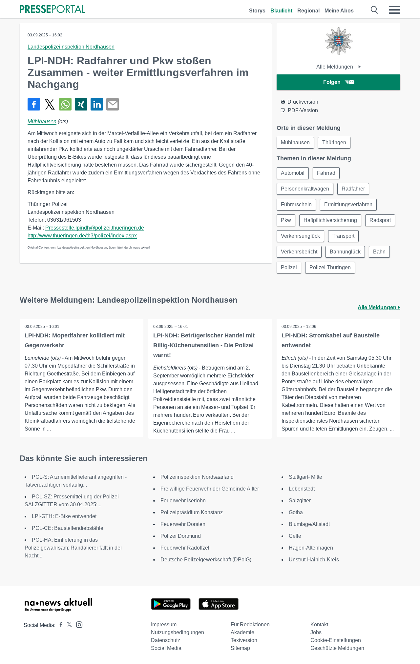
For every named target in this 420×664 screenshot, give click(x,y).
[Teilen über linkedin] (97, 104)
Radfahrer (353, 188)
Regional (308, 10)
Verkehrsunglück (300, 236)
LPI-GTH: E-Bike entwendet (64, 516)
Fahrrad (326, 173)
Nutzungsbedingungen (177, 632)
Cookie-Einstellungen (335, 640)
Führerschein (296, 204)
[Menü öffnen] (394, 9)
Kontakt (319, 624)
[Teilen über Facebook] (34, 104)
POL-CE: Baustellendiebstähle (67, 528)
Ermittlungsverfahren (348, 204)
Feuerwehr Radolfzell (185, 548)
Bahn (379, 251)
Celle (295, 536)
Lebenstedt (302, 489)
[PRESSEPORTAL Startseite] (52, 9)
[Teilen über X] (49, 104)
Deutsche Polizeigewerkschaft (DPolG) (205, 559)
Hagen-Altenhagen (311, 548)
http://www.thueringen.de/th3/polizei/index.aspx (82, 235)
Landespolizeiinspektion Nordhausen (71, 47)
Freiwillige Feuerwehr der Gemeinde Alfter (209, 489)
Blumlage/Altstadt (309, 524)
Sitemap (240, 648)
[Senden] (112, 104)
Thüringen (334, 142)
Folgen (332, 82)
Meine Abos (339, 10)
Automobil (292, 173)
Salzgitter (300, 500)
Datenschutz (165, 640)
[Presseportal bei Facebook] (59, 625)
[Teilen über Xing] (81, 104)
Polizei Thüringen (330, 267)
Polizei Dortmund (180, 536)
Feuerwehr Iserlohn (183, 500)
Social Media (166, 648)
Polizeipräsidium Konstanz (191, 512)
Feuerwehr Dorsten (182, 524)
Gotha (296, 512)
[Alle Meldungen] (338, 53)
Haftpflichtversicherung (330, 220)
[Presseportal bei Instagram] (77, 624)
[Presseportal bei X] (67, 625)
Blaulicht (281, 10)
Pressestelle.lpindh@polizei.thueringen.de (94, 228)
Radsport (380, 220)
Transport (343, 236)
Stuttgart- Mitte (305, 477)
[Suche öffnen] (374, 9)
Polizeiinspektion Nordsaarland (197, 477)
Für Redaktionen (250, 624)
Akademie (242, 632)
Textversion (244, 640)
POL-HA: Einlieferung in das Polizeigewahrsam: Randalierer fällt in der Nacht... (73, 547)
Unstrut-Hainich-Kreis (314, 559)
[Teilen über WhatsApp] (65, 104)
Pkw (286, 220)
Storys (257, 10)
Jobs (316, 632)
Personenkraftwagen (305, 188)
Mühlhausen (42, 121)
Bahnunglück (345, 251)
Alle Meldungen (335, 67)
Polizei (289, 267)
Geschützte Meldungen (337, 648)
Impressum (164, 624)
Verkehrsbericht (299, 251)
